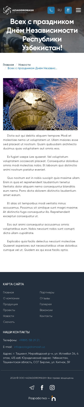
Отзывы (45, 298)
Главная (8, 64)
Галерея (46, 304)
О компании (11, 298)
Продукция (10, 304)
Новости (25, 64)
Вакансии (46, 310)
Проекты (9, 310)
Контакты (46, 316)
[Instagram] (52, 387)
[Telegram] (32, 387)
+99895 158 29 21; (29, 340)
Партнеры (47, 292)
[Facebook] (42, 387)
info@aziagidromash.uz (29, 346)
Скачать (8, 321)
